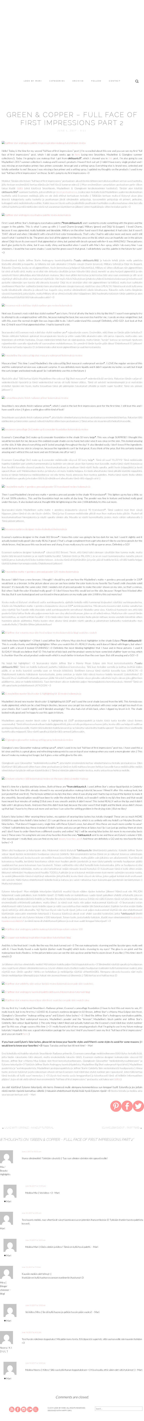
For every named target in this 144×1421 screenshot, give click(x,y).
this (111, 158)
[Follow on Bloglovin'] (29, 1409)
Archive (78, 81)
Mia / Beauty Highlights (5, 1170)
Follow (96, 81)
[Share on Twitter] (138, 1107)
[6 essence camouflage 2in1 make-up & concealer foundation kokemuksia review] (45, 428)
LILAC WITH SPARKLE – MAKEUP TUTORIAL (28, 1127)
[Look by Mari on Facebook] (18, 1409)
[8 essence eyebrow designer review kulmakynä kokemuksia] (34, 528)
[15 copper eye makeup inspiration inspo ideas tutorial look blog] (36, 937)
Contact (114, 81)
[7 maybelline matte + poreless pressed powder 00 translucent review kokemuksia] (46, 486)
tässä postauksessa (66, 191)
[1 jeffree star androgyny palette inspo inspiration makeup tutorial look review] (44, 142)
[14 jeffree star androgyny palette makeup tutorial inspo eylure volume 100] (42, 928)
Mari (8, 1201)
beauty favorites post (70, 838)
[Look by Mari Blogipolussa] (35, 1409)
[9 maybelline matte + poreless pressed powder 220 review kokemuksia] (40, 571)
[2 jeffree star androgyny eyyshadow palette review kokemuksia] (36, 214)
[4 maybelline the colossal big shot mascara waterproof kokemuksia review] (42, 354)
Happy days (66, 1410)
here (77, 154)
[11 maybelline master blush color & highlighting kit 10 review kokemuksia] (41, 693)
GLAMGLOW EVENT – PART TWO (122, 1127)
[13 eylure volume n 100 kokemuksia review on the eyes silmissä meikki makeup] (45, 778)
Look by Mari (33, 81)
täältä (20, 188)
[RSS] (12, 1409)
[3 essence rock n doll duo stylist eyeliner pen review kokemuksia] (37, 305)
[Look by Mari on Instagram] (24, 1409)
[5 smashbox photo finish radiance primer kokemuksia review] (35, 397)
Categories (57, 81)
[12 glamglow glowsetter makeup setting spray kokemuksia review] (37, 739)
